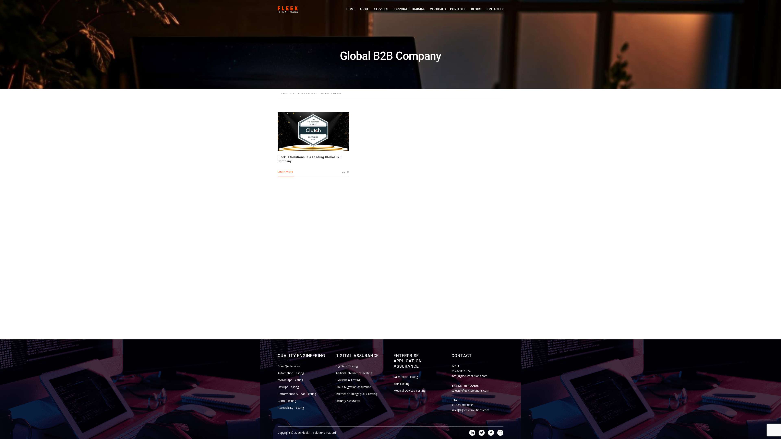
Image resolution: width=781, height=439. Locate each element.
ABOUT (365, 9)
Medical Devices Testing (409, 390)
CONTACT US (494, 9)
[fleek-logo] (288, 9)
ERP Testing (401, 384)
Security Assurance (348, 401)
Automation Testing (291, 373)
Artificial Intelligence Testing (354, 373)
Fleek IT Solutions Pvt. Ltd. (319, 433)
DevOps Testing (288, 387)
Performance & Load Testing (297, 394)
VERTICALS (438, 9)
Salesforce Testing (406, 377)
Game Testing (287, 401)
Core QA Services (289, 366)
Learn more (285, 172)
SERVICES (381, 9)
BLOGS (476, 9)
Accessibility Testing (291, 408)
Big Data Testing (347, 366)
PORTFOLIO (458, 9)
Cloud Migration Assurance (353, 387)
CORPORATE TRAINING (409, 9)
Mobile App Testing (290, 380)
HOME (350, 9)
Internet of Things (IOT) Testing (356, 394)
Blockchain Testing (348, 380)
